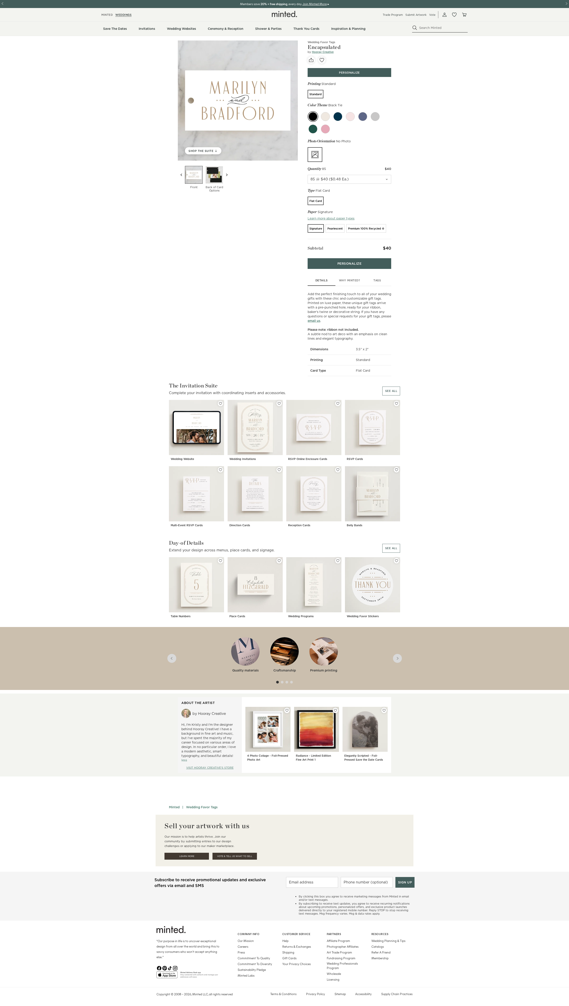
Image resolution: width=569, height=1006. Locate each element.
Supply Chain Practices (397, 994)
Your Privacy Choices (296, 964)
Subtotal (315, 248)
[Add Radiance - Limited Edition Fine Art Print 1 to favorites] (335, 710)
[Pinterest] (164, 967)
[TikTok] (169, 967)
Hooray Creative (323, 52)
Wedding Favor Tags (321, 42)
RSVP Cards (355, 459)
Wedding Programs (301, 616)
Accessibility (363, 994)
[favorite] (321, 60)
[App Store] (167, 976)
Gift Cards (289, 958)
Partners (334, 934)
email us (314, 321)
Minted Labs (246, 975)
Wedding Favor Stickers (363, 616)
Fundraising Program (341, 958)
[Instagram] (175, 967)
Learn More (186, 856)
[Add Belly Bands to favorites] (396, 469)
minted (107, 14)
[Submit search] (414, 27)
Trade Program (393, 14)
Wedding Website (182, 459)
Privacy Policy (315, 994)
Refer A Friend (381, 952)
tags (377, 280)
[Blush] (350, 116)
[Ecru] (325, 116)
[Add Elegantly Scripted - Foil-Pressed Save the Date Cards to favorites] (384, 710)
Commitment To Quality (254, 958)
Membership (380, 958)
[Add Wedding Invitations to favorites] (279, 403)
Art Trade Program (339, 952)
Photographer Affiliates (343, 946)
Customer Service (296, 934)
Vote (432, 14)
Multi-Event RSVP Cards (187, 525)
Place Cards (237, 616)
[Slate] (375, 116)
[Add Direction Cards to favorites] (279, 469)
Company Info (248, 934)
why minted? (349, 280)
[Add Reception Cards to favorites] (338, 469)
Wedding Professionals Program (342, 965)
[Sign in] (444, 14)
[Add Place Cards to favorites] (279, 560)
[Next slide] (226, 174)
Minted (174, 807)
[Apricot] (325, 129)
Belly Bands (354, 525)
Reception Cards (299, 525)
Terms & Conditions (283, 994)
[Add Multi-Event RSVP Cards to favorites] (220, 469)
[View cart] (464, 14)
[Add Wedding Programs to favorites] (338, 560)
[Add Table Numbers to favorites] (220, 560)
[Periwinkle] (338, 116)
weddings (123, 14)
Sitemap (340, 994)
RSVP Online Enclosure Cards (307, 459)
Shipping (288, 952)
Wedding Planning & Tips (388, 941)
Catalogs (377, 946)
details (321, 280)
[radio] (315, 94)
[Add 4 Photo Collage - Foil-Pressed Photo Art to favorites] (287, 710)
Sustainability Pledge (252, 970)
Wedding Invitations (242, 459)
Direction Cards (239, 525)
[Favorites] (454, 14)
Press (241, 952)
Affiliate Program (338, 941)
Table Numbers (180, 616)
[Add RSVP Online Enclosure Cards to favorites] (338, 403)
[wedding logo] (284, 14)
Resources (380, 934)
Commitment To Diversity (255, 964)
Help (285, 941)
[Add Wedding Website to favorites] (220, 403)
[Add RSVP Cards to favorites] (396, 403)
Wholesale (334, 974)
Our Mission (246, 941)
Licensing (333, 979)
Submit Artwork (416, 14)
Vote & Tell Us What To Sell (234, 856)
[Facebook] (159, 967)
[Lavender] (362, 116)
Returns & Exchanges (296, 946)
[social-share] (311, 60)
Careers (243, 946)
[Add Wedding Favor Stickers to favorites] (396, 560)
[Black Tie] (313, 116)
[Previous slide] (181, 174)
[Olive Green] (313, 129)
